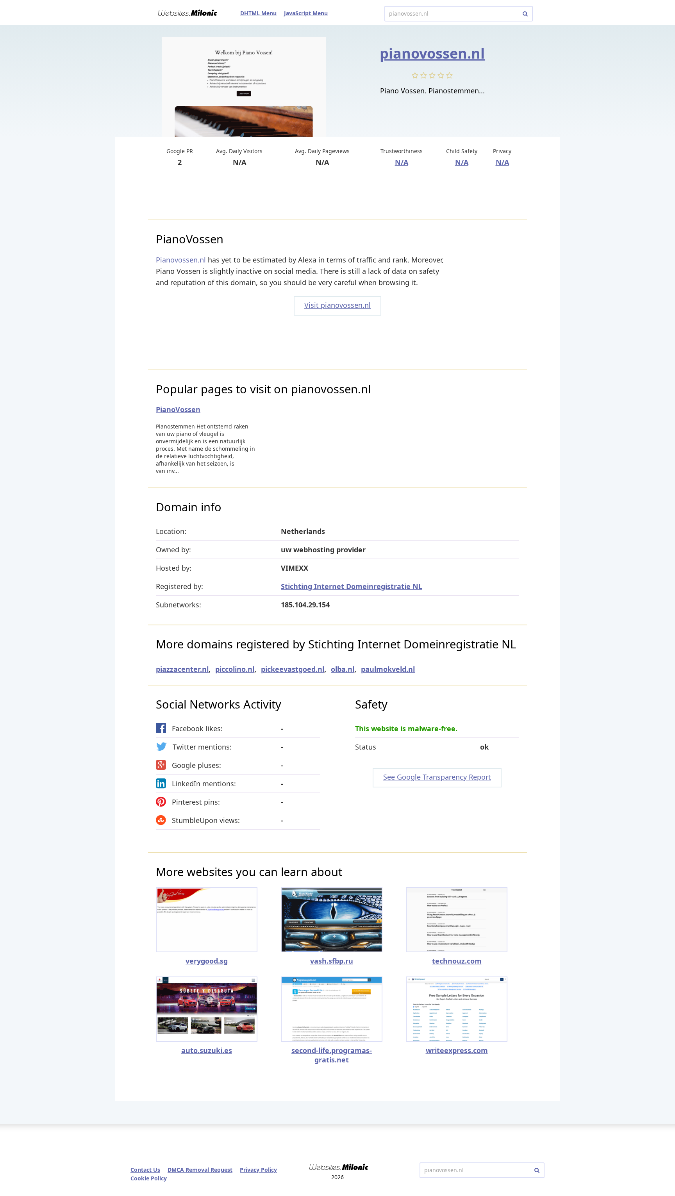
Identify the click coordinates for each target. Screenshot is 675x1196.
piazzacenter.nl (182, 669)
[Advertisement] (337, 194)
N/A (401, 162)
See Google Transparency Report (437, 777)
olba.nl (342, 669)
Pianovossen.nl (181, 259)
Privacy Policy (258, 1169)
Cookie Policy (148, 1178)
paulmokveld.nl (388, 669)
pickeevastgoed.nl (292, 669)
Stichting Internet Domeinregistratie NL (351, 586)
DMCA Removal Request (200, 1169)
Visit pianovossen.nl (337, 305)
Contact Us (145, 1169)
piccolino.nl (234, 669)
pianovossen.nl (432, 53)
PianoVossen (178, 409)
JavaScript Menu (306, 13)
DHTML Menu (258, 13)
